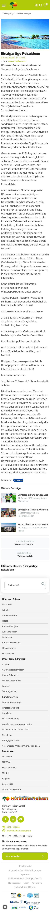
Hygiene (6, 778)
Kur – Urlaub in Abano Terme (33, 524)
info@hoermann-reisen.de (19, 830)
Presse (5, 620)
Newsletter (7, 735)
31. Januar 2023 (25, 498)
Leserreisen (7, 637)
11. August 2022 (25, 527)
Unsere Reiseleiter (10, 675)
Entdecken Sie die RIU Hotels (33, 509)
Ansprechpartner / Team (13, 669)
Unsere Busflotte (9, 615)
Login (26, 882)
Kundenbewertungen (12, 702)
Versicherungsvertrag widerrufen (17, 724)
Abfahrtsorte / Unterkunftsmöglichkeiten (21, 745)
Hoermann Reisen (26, 515)
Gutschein (6, 713)
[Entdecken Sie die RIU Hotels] (8, 512)
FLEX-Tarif (6, 762)
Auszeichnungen (10, 626)
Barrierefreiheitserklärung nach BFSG (25, 878)
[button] (5, 907)
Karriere (5, 664)
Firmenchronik (9, 648)
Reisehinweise (25, 866)
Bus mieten (7, 756)
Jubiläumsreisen (9, 631)
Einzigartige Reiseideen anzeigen (17, 14)
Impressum (25, 874)
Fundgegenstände (10, 740)
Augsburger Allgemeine (16, 61)
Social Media (8, 653)
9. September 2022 (26, 512)
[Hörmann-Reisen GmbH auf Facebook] (5, 819)
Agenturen (37, 882)
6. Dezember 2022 (7, 58)
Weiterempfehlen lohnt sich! (15, 729)
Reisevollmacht (9, 767)
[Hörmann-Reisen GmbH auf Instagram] (13, 819)
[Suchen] (43, 583)
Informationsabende (11, 789)
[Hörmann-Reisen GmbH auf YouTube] (20, 819)
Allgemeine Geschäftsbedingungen (25, 870)
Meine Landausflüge (11, 680)
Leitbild (5, 610)
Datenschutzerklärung (25, 887)
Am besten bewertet (11, 642)
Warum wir (7, 604)
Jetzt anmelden (13, 856)
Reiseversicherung (10, 718)
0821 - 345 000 (13, 827)
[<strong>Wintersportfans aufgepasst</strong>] (8, 497)
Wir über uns (20, 58)
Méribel (5, 772)
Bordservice (7, 783)
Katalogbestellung (10, 707)
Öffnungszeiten (9, 691)
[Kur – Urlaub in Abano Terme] (8, 527)
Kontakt (5, 686)
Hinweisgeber (14, 882)
